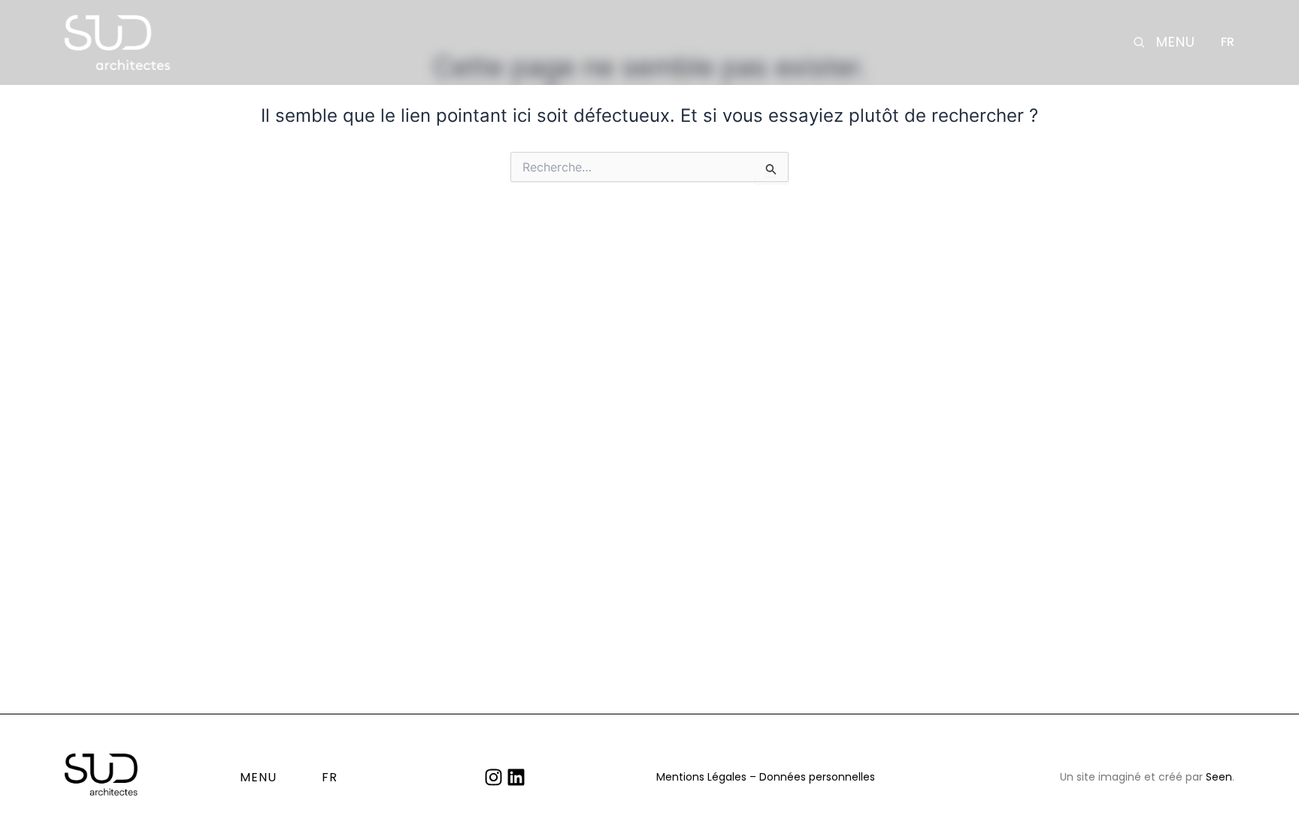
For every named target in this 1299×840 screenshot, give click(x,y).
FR (1227, 42)
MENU (1175, 42)
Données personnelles (817, 776)
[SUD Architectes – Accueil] (117, 42)
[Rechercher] (1139, 42)
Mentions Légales (701, 776)
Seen (1219, 776)
